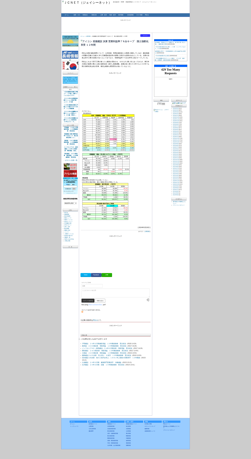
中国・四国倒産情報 (112, 443)
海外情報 (120, 15)
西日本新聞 (67, 216)
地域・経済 (112, 15)
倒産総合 (85, 15)
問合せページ (166, 424)
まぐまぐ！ (74, 193)
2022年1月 (176, 157)
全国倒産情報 (110, 426)
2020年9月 (176, 186)
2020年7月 (176, 189)
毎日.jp (66, 212)
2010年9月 (176, 195)
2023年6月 (176, 127)
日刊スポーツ (67, 225)
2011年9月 (176, 193)
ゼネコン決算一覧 (71, 160)
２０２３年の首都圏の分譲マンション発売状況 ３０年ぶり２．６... (71, 119)
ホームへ (72, 424)
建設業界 (91, 431)
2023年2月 (176, 135)
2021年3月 (176, 175)
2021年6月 (176, 170)
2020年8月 (176, 187)
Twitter (86, 275)
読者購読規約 (68, 188)
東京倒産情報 (110, 436)
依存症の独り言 (68, 235)
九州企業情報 (92, 428)
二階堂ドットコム (69, 233)
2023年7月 (176, 126)
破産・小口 (77, 15)
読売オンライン (68, 221)
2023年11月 (176, 119)
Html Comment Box (95, 305)
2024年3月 (176, 112)
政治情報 (128, 426)
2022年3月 (176, 154)
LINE (106, 275)
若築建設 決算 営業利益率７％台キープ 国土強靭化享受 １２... (71, 135)
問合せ (147, 15)
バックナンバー (69, 191)
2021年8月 (176, 166)
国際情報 (128, 445)
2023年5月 (176, 129)
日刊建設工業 (67, 223)
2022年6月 (176, 149)
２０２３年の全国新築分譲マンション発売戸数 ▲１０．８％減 (71, 100)
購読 (68, 184)
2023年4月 (176, 131)
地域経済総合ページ (131, 424)
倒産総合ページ (111, 424)
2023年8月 (176, 124)
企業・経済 (103, 15)
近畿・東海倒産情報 (112, 440)
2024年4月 (176, 110)
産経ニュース (67, 218)
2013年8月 (176, 191)
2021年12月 (176, 159)
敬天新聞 (66, 228)
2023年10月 (176, 120)
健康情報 (147, 428)
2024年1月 (176, 115)
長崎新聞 (66, 214)
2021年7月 (176, 168)
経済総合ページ (93, 424)
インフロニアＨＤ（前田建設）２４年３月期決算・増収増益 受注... (71, 148)
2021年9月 (176, 165)
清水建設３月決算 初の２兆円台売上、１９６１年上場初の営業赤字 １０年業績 (111, 358)
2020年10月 (176, 184)
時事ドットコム (68, 219)
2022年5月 (176, 150)
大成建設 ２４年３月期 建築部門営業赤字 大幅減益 (101, 362)
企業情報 (88, 36)
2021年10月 (176, 163)
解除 (73, 184)
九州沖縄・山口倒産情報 (113, 445)
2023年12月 (176, 117)
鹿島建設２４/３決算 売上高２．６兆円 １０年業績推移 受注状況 (106, 355)
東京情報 (128, 433)
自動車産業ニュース (150, 431)
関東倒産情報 (110, 438)
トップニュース (74, 426)
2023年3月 (176, 133)
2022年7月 (176, 147)
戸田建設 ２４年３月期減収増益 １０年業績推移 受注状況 (71, 129)
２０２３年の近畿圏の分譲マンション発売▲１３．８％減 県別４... (71, 113)
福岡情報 (128, 440)
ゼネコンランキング (150, 426)
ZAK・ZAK (67, 226)
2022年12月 (176, 138)
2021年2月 (176, 177)
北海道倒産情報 (111, 428)
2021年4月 (176, 173)
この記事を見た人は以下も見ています (93, 339)
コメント (145, 35)
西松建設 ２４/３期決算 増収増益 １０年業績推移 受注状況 (71, 155)
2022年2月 (176, 156)
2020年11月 (176, 182)
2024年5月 (176, 108)
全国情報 (128, 428)
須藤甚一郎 (67, 237)
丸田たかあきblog (69, 239)
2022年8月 (176, 145)
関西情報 (128, 436)
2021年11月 (176, 161)
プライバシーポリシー (179, 205)
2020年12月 (176, 180)
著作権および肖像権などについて (171, 427)
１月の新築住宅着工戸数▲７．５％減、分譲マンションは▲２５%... (71, 93)
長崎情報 (128, 443)
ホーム (67, 15)
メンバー (66, 232)
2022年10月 (176, 142)
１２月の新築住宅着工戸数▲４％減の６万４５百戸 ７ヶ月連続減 (71, 106)
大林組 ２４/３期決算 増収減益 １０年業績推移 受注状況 (104, 353)
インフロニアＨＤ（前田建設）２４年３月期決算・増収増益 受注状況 (107, 348)
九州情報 (128, 431)
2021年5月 (176, 172)
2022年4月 (176, 152)
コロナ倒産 (139, 15)
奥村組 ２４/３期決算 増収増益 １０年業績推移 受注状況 (71, 142)
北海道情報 (130, 15)
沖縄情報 (128, 438)
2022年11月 (176, 140)
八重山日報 (67, 241)
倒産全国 (94, 15)
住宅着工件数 (148, 424)
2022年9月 (176, 143)
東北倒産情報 (110, 431)
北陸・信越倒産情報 (112, 433)
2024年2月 (176, 113)
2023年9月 (176, 122)
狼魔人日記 (67, 230)
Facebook (96, 275)
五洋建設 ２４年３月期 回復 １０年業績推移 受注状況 (103, 365)
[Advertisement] (125, 25)
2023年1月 (176, 136)
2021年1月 (176, 179)
